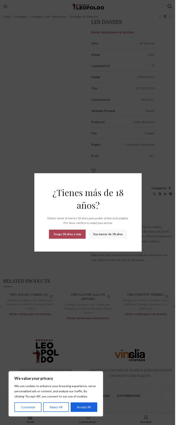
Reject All (56, 407)
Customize (28, 407)
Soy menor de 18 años (108, 234)
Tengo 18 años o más (67, 234)
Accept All (84, 407)
